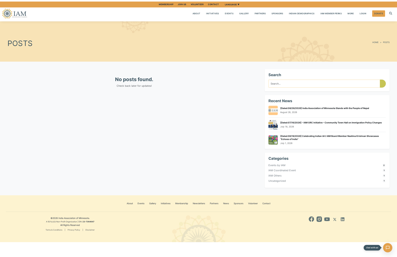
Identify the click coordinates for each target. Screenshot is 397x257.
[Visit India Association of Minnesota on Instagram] (319, 219)
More (351, 13)
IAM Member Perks (331, 13)
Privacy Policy (74, 230)
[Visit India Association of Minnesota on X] (334, 219)
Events (229, 13)
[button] (390, 13)
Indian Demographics (301, 13)
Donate (378, 13)
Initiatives (212, 13)
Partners (260, 13)
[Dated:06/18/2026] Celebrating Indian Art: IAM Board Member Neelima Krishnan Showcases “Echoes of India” (329, 137)
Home (375, 42)
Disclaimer (90, 230)
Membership (166, 4)
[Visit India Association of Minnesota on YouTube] (327, 219)
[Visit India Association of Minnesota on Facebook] (311, 219)
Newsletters (199, 203)
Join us (182, 4)
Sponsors (277, 13)
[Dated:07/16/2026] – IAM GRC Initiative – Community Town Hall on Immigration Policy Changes (331, 122)
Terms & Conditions (54, 230)
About (196, 13)
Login (363, 13)
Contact (213, 4)
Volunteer (197, 4)
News (226, 203)
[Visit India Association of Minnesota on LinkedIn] (342, 219)
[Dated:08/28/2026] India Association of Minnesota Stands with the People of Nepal (324, 108)
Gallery (244, 13)
